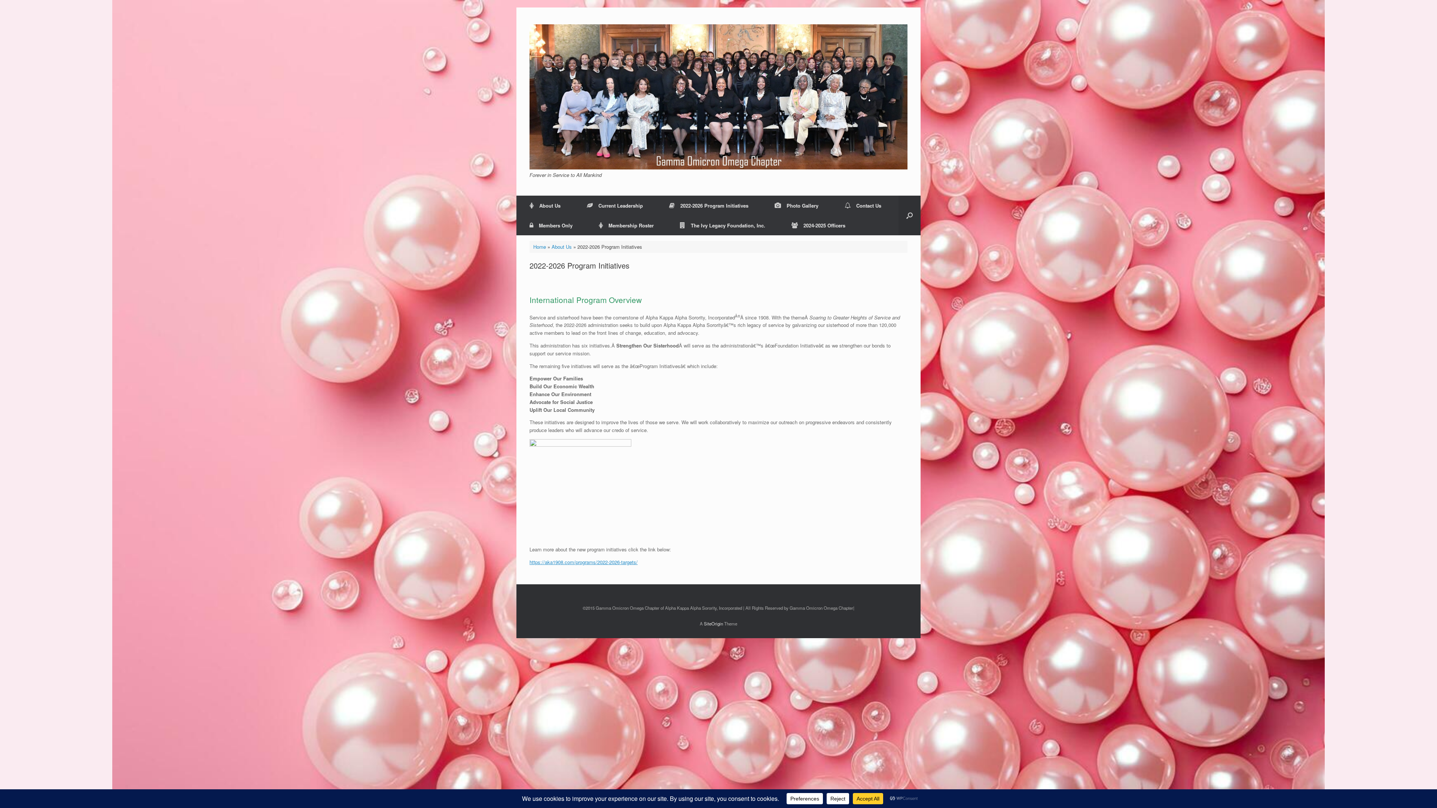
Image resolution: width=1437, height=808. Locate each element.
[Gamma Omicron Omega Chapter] (718, 96)
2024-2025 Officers (824, 225)
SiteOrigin (713, 624)
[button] (909, 215)
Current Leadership (620, 205)
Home (539, 246)
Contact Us (868, 205)
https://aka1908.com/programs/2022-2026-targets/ (584, 562)
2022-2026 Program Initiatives (714, 205)
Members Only (556, 225)
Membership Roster (631, 225)
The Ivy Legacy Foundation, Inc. (728, 225)
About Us (550, 205)
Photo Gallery (802, 205)
